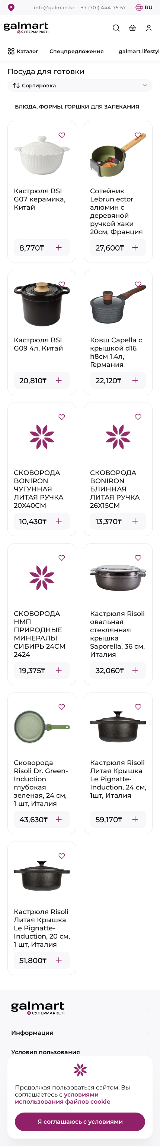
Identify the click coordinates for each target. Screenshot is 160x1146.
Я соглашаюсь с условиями (80, 1121)
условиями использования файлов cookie (63, 1098)
